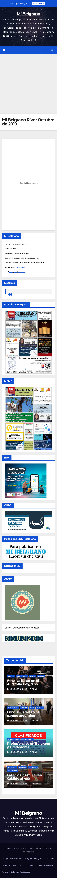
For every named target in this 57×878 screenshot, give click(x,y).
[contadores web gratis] (24, 638)
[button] (47, 49)
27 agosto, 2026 (19, 721)
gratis (32, 676)
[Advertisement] (28, 83)
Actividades (13, 708)
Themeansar (28, 852)
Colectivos (12, 771)
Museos (40, 708)
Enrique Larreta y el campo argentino (23, 714)
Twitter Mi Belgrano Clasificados (16, 872)
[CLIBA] (28, 521)
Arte (32, 708)
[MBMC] (28, 418)
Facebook (6, 865)
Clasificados (13, 739)
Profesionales (27, 739)
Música (41, 676)
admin (35, 689)
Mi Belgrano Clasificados (23, 865)
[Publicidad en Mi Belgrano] (25, 551)
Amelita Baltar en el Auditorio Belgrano (23, 682)
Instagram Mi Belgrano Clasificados (39, 858)
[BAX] (25, 480)
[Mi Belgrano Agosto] (28, 342)
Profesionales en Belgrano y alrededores (28, 745)
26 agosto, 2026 (19, 752)
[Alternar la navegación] (52, 50)
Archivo (11, 676)
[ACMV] (22, 602)
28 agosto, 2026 (19, 689)
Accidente (12, 767)
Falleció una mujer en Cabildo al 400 (24, 777)
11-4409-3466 (20, 267)
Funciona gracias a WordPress (18, 848)
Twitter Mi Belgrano (45, 865)
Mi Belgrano (28, 13)
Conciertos (22, 676)
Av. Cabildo (33, 767)
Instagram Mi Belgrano (11, 858)
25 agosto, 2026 (19, 784)
